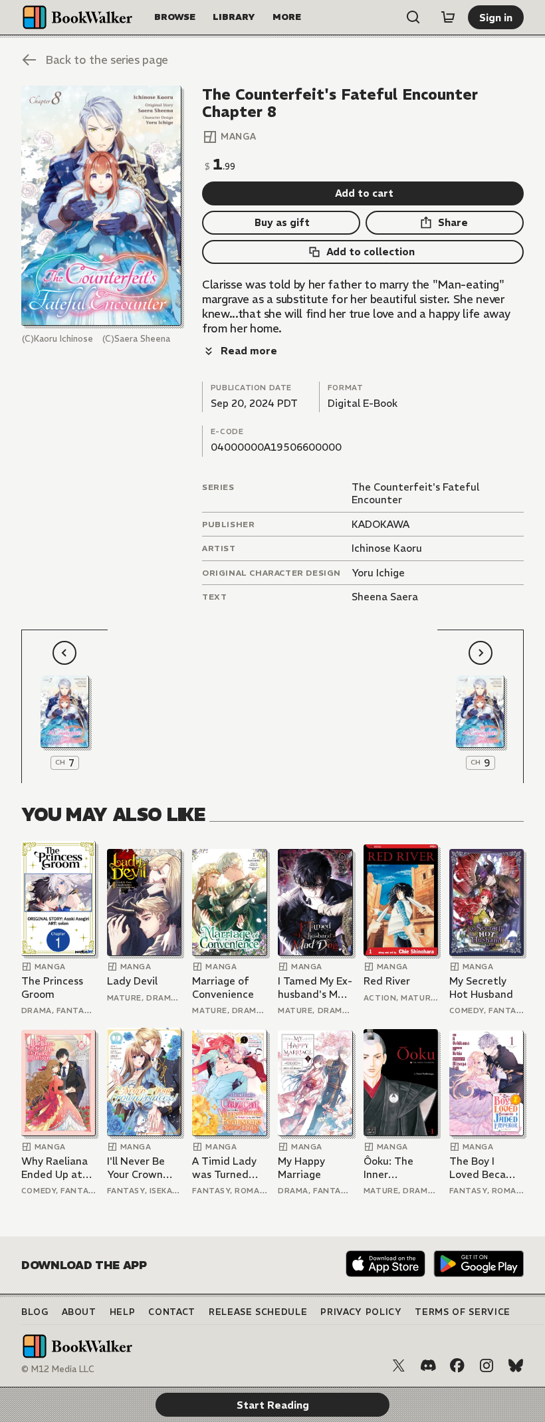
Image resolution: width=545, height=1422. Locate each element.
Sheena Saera (385, 596)
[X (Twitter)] (399, 1365)
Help (123, 1312)
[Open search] (413, 17)
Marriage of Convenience (223, 988)
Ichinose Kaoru (387, 548)
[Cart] (448, 17)
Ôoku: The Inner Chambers (388, 1168)
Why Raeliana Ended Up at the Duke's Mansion (54, 1168)
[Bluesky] (516, 1365)
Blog (35, 1312)
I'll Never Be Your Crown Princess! (136, 1168)
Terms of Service (462, 1312)
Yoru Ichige (378, 572)
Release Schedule (258, 1312)
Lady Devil (132, 981)
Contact (171, 1312)
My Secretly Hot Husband (481, 988)
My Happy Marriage (301, 1168)
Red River (387, 981)
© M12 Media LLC (57, 1369)
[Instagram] (486, 1365)
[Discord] (428, 1365)
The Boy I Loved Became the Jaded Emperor (485, 1168)
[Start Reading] (101, 206)
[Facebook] (457, 1365)
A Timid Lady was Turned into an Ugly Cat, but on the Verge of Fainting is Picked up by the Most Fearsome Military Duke (224, 1168)
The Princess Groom (52, 988)
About (79, 1312)
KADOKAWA (380, 524)
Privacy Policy (360, 1312)
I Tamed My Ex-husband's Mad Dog (315, 988)
